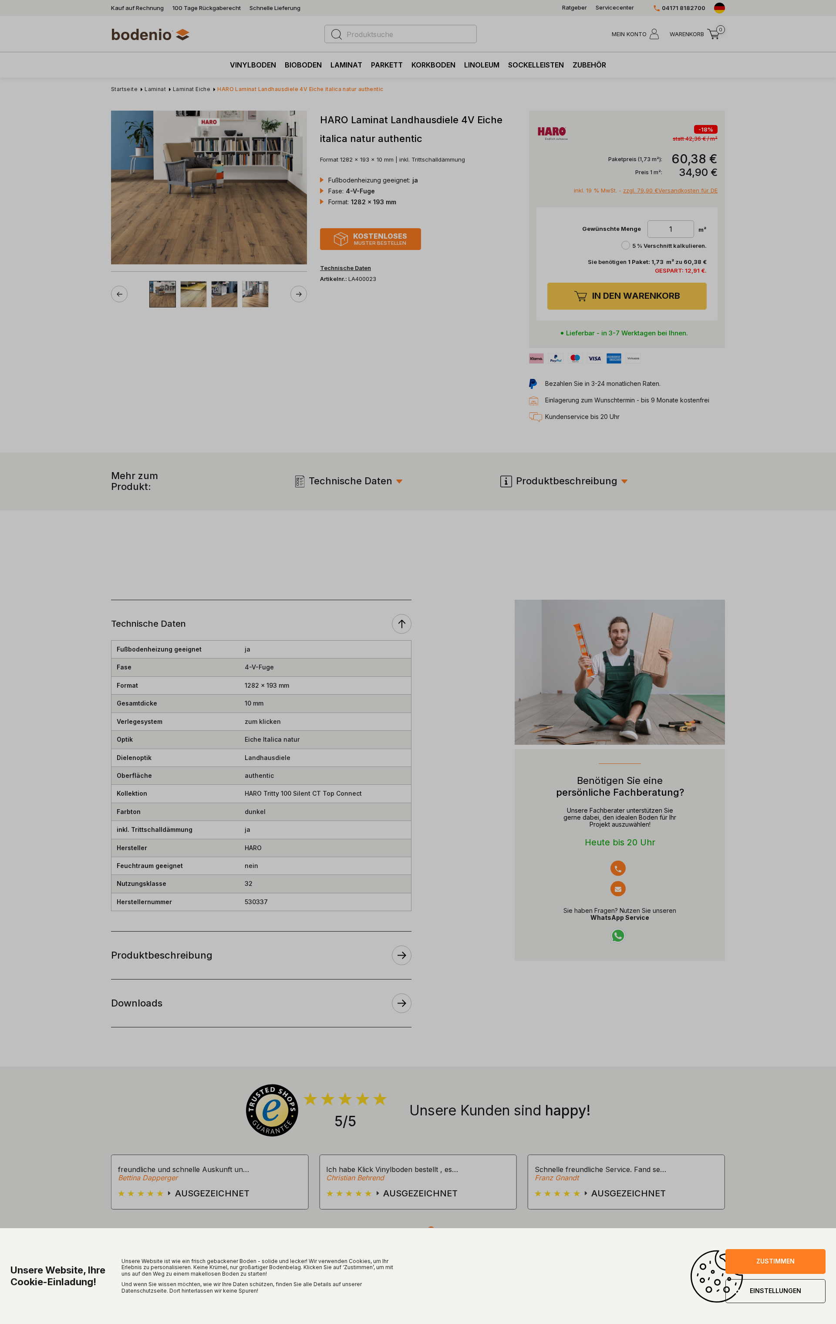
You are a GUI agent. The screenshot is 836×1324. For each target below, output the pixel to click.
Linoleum (481, 65)
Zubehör (589, 65)
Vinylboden (253, 65)
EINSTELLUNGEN (775, 1290)
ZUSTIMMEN (775, 1261)
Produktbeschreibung (566, 481)
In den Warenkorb (636, 295)
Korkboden (433, 65)
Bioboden (303, 65)
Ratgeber (574, 7)
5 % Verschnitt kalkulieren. (669, 245)
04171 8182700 (683, 8)
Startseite (124, 89)
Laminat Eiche (191, 89)
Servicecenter (615, 7)
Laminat (346, 65)
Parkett (387, 65)
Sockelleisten (536, 65)
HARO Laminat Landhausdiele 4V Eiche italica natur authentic (300, 89)
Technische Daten (350, 481)
